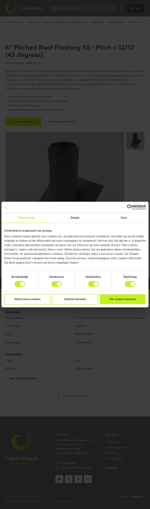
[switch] (56, 284)
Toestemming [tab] (26, 217)
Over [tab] (124, 217)
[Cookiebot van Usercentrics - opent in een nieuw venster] (130, 207)
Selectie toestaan (75, 299)
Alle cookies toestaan (122, 299)
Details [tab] (75, 217)
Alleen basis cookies (27, 299)
